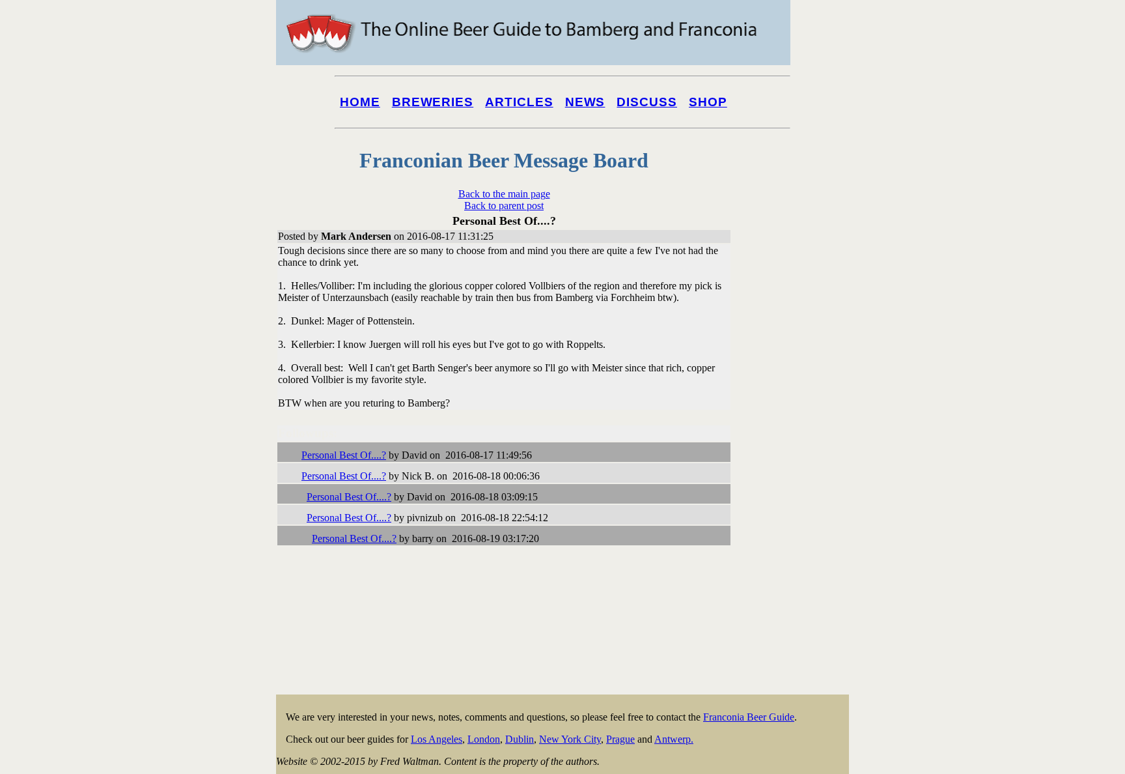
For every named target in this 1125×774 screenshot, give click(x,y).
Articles (519, 102)
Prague (620, 739)
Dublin (519, 739)
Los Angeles (436, 739)
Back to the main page (504, 193)
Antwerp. (673, 739)
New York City (570, 739)
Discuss (647, 102)
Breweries (432, 102)
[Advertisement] (797, 496)
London (483, 739)
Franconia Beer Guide (748, 717)
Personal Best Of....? (343, 455)
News (585, 102)
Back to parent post (504, 205)
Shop (708, 102)
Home (360, 102)
